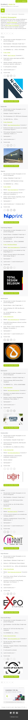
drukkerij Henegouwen (12, 22)
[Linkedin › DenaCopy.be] (11, 340)
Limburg (5, 178)
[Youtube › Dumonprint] (14, 411)
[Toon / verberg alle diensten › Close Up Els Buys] (15, 646)
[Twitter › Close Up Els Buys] (5, 659)
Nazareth (14, 439)
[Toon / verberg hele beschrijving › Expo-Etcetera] (15, 577)
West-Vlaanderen (7, 43)
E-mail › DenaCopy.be (8, 316)
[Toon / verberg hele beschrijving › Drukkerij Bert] (15, 456)
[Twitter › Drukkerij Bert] (5, 469)
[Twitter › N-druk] (5, 76)
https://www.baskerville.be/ (14, 125)
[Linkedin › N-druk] (11, 76)
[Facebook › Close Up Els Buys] (8, 659)
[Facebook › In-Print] (8, 532)
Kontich (11, 113)
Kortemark (14, 497)
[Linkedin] (17, 713)
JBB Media (13, 716)
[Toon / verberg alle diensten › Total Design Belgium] (15, 255)
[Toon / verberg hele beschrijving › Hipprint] (15, 193)
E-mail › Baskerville (8, 122)
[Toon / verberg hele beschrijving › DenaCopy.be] (15, 323)
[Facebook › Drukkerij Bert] (8, 469)
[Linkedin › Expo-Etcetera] (11, 594)
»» (12, 33)
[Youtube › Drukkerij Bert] (14, 469)
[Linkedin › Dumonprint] (11, 411)
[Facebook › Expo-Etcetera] (8, 594)
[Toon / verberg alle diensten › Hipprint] (15, 197)
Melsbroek (14, 560)
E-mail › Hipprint (7, 186)
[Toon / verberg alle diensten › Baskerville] (15, 132)
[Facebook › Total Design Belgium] (8, 268)
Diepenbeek (11, 178)
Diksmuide (14, 43)
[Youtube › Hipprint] (14, 210)
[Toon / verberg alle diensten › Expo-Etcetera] (15, 581)
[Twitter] (10, 713)
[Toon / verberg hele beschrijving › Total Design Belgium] (15, 251)
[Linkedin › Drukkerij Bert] (11, 469)
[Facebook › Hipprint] (8, 210)
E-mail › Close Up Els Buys (10, 635)
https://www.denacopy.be (13, 319)
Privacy (16, 716)
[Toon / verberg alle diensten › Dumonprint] (15, 398)
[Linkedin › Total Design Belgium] (11, 268)
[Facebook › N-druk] (8, 76)
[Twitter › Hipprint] (5, 210)
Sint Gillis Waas (15, 624)
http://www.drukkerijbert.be (14, 452)
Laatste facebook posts (9, 69)
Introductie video (20, 204)
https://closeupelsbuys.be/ (14, 638)
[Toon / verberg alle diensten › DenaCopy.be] (15, 327)
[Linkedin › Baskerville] (11, 145)
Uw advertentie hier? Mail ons (14, 702)
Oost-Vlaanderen (7, 439)
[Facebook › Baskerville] (8, 145)
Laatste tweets (7, 261)
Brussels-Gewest (7, 234)
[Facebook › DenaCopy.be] (8, 340)
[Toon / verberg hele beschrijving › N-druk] (15, 59)
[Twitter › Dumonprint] (5, 411)
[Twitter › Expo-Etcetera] (5, 594)
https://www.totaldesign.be (14, 247)
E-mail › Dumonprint (8, 387)
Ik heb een (21, 1)
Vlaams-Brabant (7, 560)
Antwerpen (6, 113)
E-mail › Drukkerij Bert (8, 449)
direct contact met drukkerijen (12, 25)
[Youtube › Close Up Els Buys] (14, 659)
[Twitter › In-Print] (5, 532)
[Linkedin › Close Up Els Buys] (11, 659)
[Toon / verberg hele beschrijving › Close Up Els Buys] (15, 642)
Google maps (21, 43)
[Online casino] (14, 687)
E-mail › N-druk (7, 52)
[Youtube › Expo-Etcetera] (14, 594)
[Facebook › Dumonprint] (8, 411)
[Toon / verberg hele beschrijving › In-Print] (15, 515)
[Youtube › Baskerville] (14, 145)
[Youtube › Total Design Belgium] (14, 268)
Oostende (14, 377)
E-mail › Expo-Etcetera (9, 569)
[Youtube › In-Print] (14, 532)
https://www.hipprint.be (13, 189)
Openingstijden (8, 136)
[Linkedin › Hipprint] (11, 210)
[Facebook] (14, 713)
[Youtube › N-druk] (14, 76)
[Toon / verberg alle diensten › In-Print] (15, 519)
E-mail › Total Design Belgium (10, 244)
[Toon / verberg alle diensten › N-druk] (15, 63)
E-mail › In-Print (7, 508)
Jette (13, 305)
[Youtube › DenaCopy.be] (14, 340)
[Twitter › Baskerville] (5, 145)
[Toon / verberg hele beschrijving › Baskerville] (15, 128)
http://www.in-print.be (12, 511)
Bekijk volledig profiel (11, 101)
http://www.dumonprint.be (13, 390)
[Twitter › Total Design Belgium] (5, 268)
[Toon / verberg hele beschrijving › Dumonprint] (15, 394)
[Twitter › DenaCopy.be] (5, 340)
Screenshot (19, 55)
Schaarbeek (15, 234)
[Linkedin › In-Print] (11, 532)
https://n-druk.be (11, 55)
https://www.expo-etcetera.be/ (14, 572)
